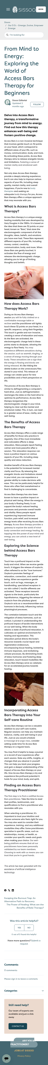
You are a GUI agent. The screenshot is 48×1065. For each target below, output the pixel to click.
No (28, 928)
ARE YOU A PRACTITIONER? (22, 1042)
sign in (14, 979)
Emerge (11, 28)
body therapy (21, 194)
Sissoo (7, 22)
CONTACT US (18, 1026)
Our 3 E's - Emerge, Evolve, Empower (25, 25)
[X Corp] (9, 890)
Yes (19, 928)
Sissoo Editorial (19, 100)
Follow (37, 104)
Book (41, 9)
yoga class (25, 741)
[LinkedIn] (13, 890)
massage (10, 741)
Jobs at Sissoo (24, 1050)
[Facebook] (5, 890)
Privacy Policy (24, 1056)
